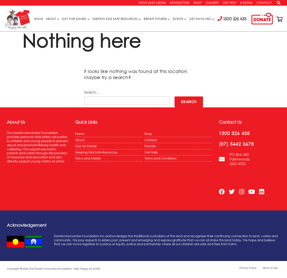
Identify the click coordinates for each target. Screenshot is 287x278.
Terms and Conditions (160, 158)
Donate (150, 146)
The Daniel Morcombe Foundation (50, 268)
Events (178, 18)
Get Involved (200, 18)
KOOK (96, 268)
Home (38, 18)
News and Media (152, 3)
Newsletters (180, 3)
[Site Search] (277, 4)
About (51, 18)
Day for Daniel (74, 18)
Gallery (212, 3)
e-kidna (246, 3)
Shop (197, 3)
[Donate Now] (262, 19)
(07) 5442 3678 (236, 144)
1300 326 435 (234, 133)
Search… (91, 92)
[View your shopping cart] (279, 19)
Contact (264, 3)
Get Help (229, 3)
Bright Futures (155, 18)
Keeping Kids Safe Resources (115, 18)
